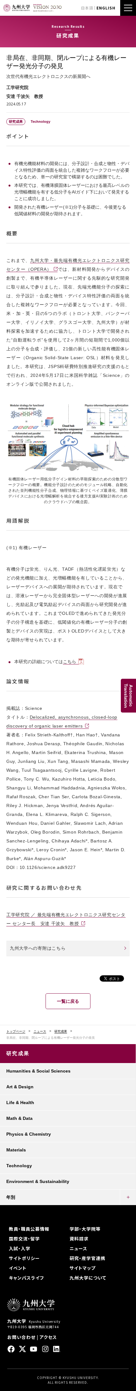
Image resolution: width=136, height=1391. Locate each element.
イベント (18, 1268)
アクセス (48, 1337)
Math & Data (19, 1118)
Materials (16, 1149)
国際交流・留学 (24, 1238)
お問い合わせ (21, 1337)
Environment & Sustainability (37, 1181)
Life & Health (20, 1102)
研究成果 (60, 1031)
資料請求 (79, 1238)
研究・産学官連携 (87, 1258)
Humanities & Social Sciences (38, 1070)
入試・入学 (19, 1248)
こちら (69, 661)
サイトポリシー (24, 1258)
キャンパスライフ (26, 1278)
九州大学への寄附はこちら (37, 948)
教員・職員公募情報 (29, 1229)
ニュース (40, 1031)
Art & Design (20, 1086)
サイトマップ (83, 1268)
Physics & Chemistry (28, 1134)
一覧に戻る (68, 1001)
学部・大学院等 (85, 1229)
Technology (19, 1165)
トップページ (15, 1031)
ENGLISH (105, 7)
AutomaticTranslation (128, 695)
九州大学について (88, 1278)
